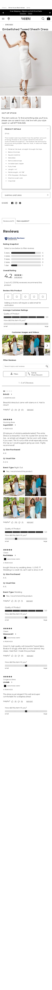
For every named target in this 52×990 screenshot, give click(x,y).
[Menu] (3, 18)
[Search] (43, 18)
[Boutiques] (8, 18)
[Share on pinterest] (20, 203)
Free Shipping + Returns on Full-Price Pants (26, 11)
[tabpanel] (26, 472)
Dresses (9, 25)
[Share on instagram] (16, 203)
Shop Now (23, 13)
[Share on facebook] (12, 203)
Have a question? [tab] (23, 221)
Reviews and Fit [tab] (8, 221)
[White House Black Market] (25, 19)
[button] (48, 18)
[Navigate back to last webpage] (3, 25)
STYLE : (7, 133)
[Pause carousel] (49, 12)
